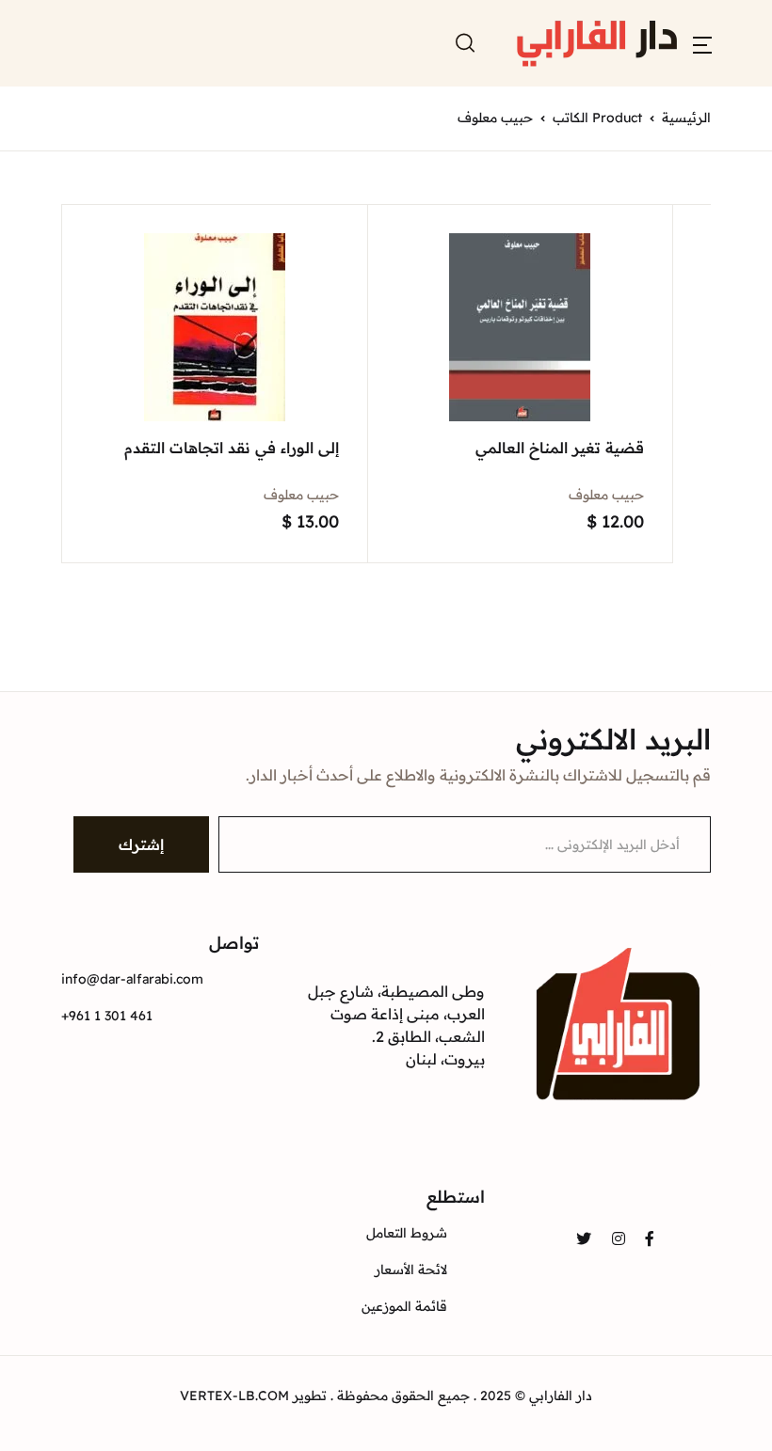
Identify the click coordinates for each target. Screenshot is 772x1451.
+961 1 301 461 (107, 1015)
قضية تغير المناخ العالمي (559, 447)
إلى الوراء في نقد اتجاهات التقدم (231, 447)
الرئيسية (686, 117)
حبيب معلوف (606, 494)
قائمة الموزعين (404, 1306)
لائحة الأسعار (411, 1269)
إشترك (141, 844)
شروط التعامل (406, 1232)
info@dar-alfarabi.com (132, 978)
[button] (702, 43)
